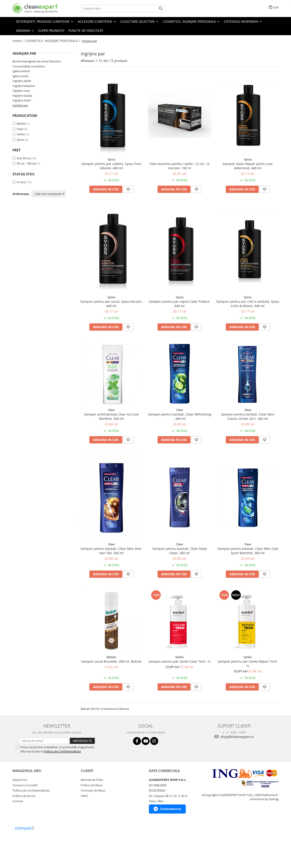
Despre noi (20, 780)
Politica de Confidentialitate (62, 751)
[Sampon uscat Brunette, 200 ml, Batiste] (111, 621)
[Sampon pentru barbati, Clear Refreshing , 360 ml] (179, 374)
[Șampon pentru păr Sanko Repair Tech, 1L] (248, 621)
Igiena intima (21, 71)
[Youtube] (146, 741)
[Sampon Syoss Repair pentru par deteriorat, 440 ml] (248, 115)
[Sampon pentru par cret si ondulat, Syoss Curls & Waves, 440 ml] (248, 248)
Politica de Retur (92, 785)
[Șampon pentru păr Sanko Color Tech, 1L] (179, 621)
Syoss (20, 140)
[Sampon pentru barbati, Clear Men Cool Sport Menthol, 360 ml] (248, 497)
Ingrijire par (20, 105)
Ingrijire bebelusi (24, 86)
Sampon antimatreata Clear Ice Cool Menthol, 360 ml (111, 416)
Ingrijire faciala (22, 95)
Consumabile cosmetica (29, 66)
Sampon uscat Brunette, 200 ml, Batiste (111, 661)
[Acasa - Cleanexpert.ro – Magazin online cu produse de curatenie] (35, 8)
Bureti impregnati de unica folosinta (37, 61)
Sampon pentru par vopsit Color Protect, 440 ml (179, 303)
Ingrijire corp (21, 91)
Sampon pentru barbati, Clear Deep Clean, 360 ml (179, 550)
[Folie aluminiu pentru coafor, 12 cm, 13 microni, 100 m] (179, 115)
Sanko (21, 134)
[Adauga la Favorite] (128, 189)
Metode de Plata (92, 780)
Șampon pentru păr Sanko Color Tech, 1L (179, 661)
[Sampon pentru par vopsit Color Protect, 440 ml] (179, 249)
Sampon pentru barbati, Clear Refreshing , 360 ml (179, 416)
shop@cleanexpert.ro (237, 736)
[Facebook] (137, 741)
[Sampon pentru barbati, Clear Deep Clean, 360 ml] (179, 497)
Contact (18, 801)
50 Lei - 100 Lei (26, 163)
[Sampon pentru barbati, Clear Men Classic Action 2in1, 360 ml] (248, 374)
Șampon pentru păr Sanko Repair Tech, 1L (248, 663)
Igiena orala (20, 76)
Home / (18, 41)
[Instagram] (154, 741)
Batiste (21, 123)
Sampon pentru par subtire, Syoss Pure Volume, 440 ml (111, 166)
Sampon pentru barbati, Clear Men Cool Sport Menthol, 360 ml (247, 550)
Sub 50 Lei (23, 158)
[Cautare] (161, 8)
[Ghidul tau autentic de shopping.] (24, 828)
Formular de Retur (93, 790)
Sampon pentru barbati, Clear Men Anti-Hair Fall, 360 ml (111, 550)
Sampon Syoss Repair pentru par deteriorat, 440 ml (248, 166)
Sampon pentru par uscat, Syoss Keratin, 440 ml (111, 303)
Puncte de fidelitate (85, 30)
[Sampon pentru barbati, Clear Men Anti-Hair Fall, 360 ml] (111, 497)
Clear (20, 129)
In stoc (21, 182)
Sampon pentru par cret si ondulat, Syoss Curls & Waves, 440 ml (247, 303)
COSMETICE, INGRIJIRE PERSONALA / (53, 41)
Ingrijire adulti (22, 81)
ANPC (84, 796)
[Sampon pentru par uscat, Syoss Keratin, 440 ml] (111, 248)
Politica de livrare (24, 796)
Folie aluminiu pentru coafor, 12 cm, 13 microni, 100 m (179, 166)
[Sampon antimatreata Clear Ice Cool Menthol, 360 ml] (111, 374)
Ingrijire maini (22, 100)
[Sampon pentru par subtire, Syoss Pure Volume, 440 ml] (111, 115)
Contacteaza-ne (170, 809)
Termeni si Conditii (25, 785)
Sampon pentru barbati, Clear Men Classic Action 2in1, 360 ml (247, 416)
